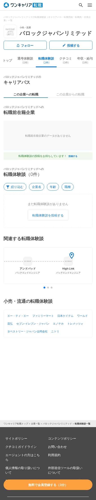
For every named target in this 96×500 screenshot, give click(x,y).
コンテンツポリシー (62, 438)
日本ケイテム (65, 315)
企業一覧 (35, 423)
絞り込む (17, 187)
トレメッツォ (75, 323)
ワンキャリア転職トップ (16, 423)
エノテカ (58, 323)
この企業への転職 (25, 94)
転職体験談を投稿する (48, 215)
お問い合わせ (57, 447)
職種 (68, 187)
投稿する (73, 45)
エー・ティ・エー (18, 315)
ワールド (82, 315)
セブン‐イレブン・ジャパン (32, 323)
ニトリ (55, 331)
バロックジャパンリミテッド (57, 423)
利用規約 (54, 455)
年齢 (53, 187)
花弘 (10, 323)
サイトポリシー (16, 438)
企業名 (36, 187)
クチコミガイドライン (21, 447)
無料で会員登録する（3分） (48, 485)
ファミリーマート (43, 315)
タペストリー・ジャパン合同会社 (27, 331)
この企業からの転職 (70, 94)
